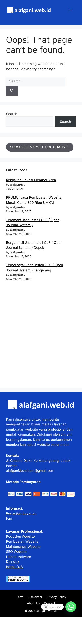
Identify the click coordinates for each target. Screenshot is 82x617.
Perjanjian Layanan (21, 513)
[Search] (12, 91)
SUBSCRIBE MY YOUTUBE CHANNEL (39, 147)
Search (11, 114)
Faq (9, 518)
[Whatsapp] (70, 606)
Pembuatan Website (22, 541)
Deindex (12, 562)
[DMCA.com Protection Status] (18, 581)
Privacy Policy (56, 597)
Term (19, 597)
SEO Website (16, 552)
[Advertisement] (41, 336)
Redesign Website (20, 536)
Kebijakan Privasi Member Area (31, 180)
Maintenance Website (23, 547)
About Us (33, 603)
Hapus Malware (18, 557)
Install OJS (14, 567)
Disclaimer (34, 597)
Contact (49, 603)
